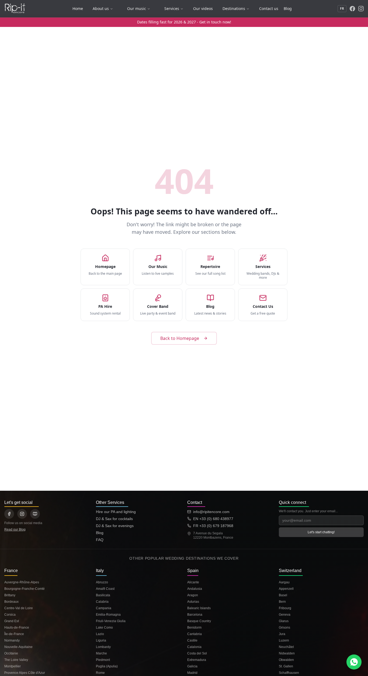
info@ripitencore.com (211, 512)
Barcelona (194, 614)
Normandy (12, 640)
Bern (282, 602)
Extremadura (196, 660)
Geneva (284, 614)
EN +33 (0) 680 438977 (213, 519)
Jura (282, 634)
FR (342, 8)
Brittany (9, 595)
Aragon (192, 595)
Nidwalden (287, 653)
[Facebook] (352, 8)
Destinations (234, 8)
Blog (288, 8)
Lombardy (103, 647)
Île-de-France (14, 634)
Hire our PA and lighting (116, 512)
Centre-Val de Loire (18, 608)
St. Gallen (286, 666)
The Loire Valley (16, 660)
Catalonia (194, 647)
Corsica (10, 614)
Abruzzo (102, 582)
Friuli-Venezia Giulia (111, 621)
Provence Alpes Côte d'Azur (24, 673)
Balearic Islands (199, 608)
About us (101, 8)
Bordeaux (11, 602)
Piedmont (103, 660)
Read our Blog (15, 529)
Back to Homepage (179, 338)
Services (171, 8)
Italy (100, 570)
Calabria (102, 602)
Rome (100, 673)
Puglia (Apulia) (107, 666)
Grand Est (11, 621)
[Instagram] (361, 8)
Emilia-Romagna (108, 614)
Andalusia (194, 589)
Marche (101, 653)
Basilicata (103, 595)
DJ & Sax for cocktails (114, 519)
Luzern (284, 640)
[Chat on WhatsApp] (354, 662)
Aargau (284, 582)
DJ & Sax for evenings (115, 526)
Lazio (100, 634)
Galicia (192, 666)
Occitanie (11, 653)
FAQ (99, 540)
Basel (283, 595)
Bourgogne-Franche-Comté (24, 589)
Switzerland (290, 570)
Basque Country (199, 621)
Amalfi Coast (105, 589)
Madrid (192, 673)
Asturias (193, 602)
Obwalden (286, 660)
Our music (136, 8)
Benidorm (194, 627)
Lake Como (104, 627)
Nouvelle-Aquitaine (18, 647)
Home (77, 8)
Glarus (284, 621)
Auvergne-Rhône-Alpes (21, 582)
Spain (193, 570)
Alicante (193, 582)
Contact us (268, 8)
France (11, 570)
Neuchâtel (286, 647)
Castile (192, 640)
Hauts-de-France (16, 627)
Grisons (284, 627)
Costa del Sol (197, 653)
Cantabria (194, 634)
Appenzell (286, 589)
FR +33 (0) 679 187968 (213, 526)
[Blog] (35, 514)
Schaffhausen (289, 673)
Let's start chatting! (321, 532)
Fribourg (285, 608)
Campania (103, 608)
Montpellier (12, 666)
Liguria (101, 640)
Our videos (203, 8)
